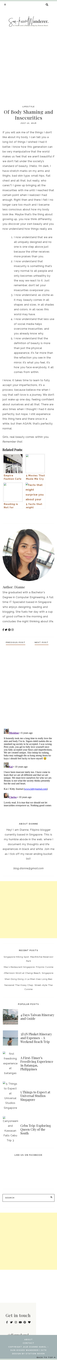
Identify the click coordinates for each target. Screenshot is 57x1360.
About (28, 1339)
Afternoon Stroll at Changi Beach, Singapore (28, 973)
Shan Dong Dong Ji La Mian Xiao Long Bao (28, 979)
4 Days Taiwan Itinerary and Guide (37, 1017)
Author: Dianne (14, 587)
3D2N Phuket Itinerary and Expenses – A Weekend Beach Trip (36, 1038)
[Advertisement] (28, 68)
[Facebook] (41, 518)
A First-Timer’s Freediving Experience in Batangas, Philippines (36, 1063)
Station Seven (35, 1354)
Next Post (41, 642)
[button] (5, 4)
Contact (28, 1343)
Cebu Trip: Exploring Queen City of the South (35, 1129)
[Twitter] (47, 518)
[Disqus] (28, 686)
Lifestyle (28, 106)
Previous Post (15, 642)
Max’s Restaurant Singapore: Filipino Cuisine (28, 967)
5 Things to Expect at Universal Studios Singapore (35, 1096)
